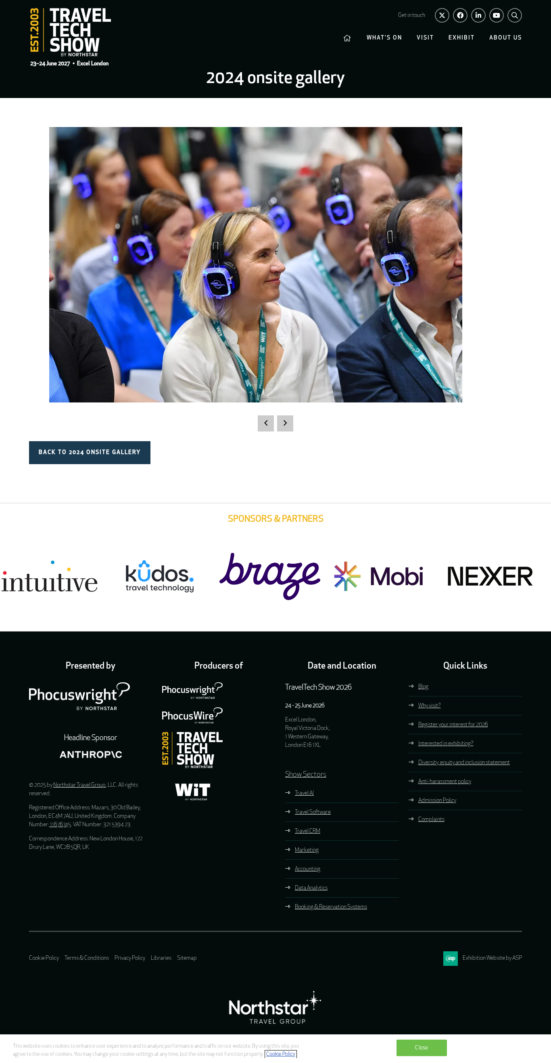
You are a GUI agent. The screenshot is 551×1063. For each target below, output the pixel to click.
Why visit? (429, 706)
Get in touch (411, 16)
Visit (425, 38)
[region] (275, 1048)
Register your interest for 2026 (453, 725)
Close (421, 1047)
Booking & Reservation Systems (331, 907)
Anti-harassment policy (444, 782)
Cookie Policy (44, 958)
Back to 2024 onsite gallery (90, 453)
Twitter (442, 15)
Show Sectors (305, 775)
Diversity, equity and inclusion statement (464, 763)
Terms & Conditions (87, 958)
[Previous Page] (266, 423)
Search (514, 15)
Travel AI (304, 793)
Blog (423, 687)
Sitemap (187, 958)
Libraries (161, 958)
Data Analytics (311, 888)
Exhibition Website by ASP (492, 958)
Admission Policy (437, 801)
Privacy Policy (130, 958)
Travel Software (313, 812)
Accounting (307, 869)
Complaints (431, 820)
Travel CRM (307, 831)
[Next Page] (285, 423)
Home (347, 38)
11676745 (60, 825)
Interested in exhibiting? (446, 744)
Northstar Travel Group (79, 785)
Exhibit (462, 38)
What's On (384, 38)
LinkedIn (478, 15)
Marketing (307, 850)
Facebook (460, 15)
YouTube (496, 15)
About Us (505, 38)
